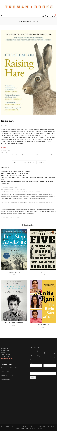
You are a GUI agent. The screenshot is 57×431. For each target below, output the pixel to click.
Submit (32, 377)
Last (44, 367)
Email (31, 371)
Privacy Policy (39, 428)
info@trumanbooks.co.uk (7, 358)
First (30, 367)
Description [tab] (16, 162)
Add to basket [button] (14, 249)
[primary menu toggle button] (2, 15)
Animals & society (7, 154)
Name (31, 363)
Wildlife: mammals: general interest (44, 154)
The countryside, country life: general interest (26, 154)
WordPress (32, 428)
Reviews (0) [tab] (41, 162)
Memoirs (14, 154)
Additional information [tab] (29, 162)
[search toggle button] (52, 16)
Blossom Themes (20, 428)
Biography (8, 152)
